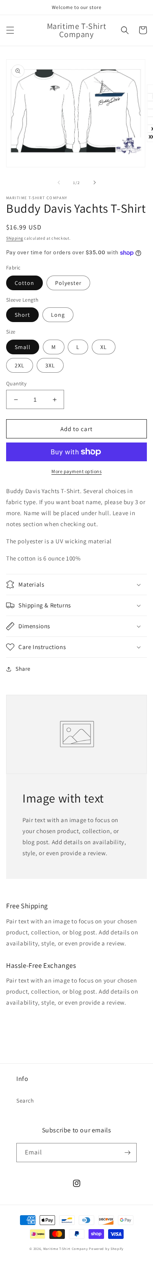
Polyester (68, 283)
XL (103, 347)
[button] (10, 30)
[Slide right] (95, 182)
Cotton (24, 283)
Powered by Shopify (106, 1248)
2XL (19, 365)
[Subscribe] (127, 1152)
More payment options (76, 471)
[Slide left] (59, 182)
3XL (50, 365)
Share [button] (23, 668)
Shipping (14, 238)
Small (23, 347)
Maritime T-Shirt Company (65, 1248)
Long (58, 314)
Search (25, 1100)
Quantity (16, 383)
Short (22, 314)
